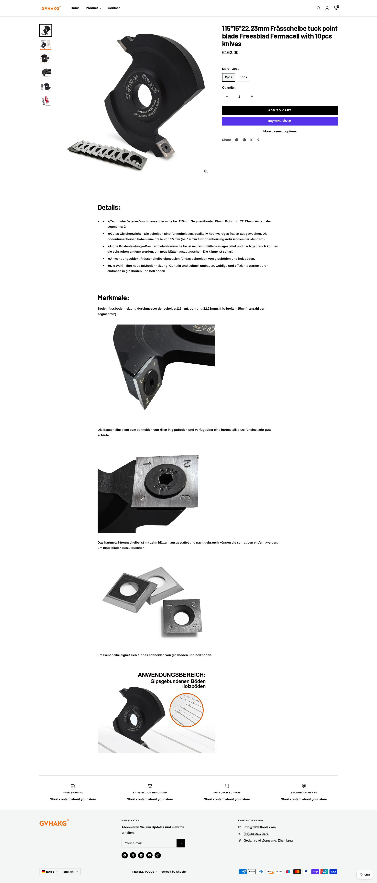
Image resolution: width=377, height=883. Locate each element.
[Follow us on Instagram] (141, 855)
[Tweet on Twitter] (251, 139)
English (68, 871)
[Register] (181, 843)
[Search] (318, 8)
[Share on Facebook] (237, 140)
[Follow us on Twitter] (133, 855)
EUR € (50, 871)
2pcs (228, 77)
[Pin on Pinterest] (244, 140)
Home (75, 8)
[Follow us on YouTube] (149, 855)
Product (92, 8)
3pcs (243, 77)
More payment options (280, 131)
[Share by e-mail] (258, 139)
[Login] (327, 8)
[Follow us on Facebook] (125, 855)
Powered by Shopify (173, 871)
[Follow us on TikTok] (158, 855)
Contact (114, 8)
